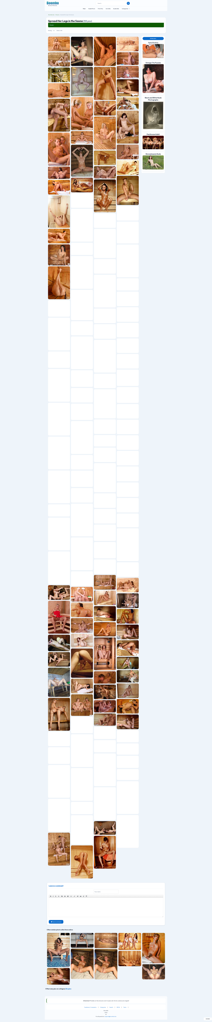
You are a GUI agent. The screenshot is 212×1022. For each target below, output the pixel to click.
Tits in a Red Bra (51, 992)
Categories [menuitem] (125, 8)
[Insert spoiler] (86, 896)
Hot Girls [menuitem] (108, 8)
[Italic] (53, 896)
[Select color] (74, 896)
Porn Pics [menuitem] (100, 8)
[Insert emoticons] (71, 896)
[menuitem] (84, 8)
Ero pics (52, 25)
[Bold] (50, 896)
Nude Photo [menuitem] (91, 8)
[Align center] (64, 896)
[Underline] (55, 896)
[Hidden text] (77, 896)
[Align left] (62, 896)
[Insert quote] (80, 896)
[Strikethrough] (58, 896)
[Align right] (67, 896)
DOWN (209, 1019)
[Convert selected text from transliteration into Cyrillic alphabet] (83, 896)
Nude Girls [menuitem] (116, 8)
